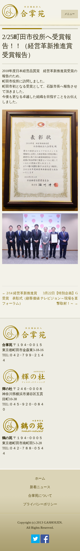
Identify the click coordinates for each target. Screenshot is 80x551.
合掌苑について (40, 495)
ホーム (40, 478)
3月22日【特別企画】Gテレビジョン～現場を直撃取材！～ (59, 298)
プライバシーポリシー (40, 504)
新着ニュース (40, 487)
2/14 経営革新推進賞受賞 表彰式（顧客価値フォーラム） (21, 298)
